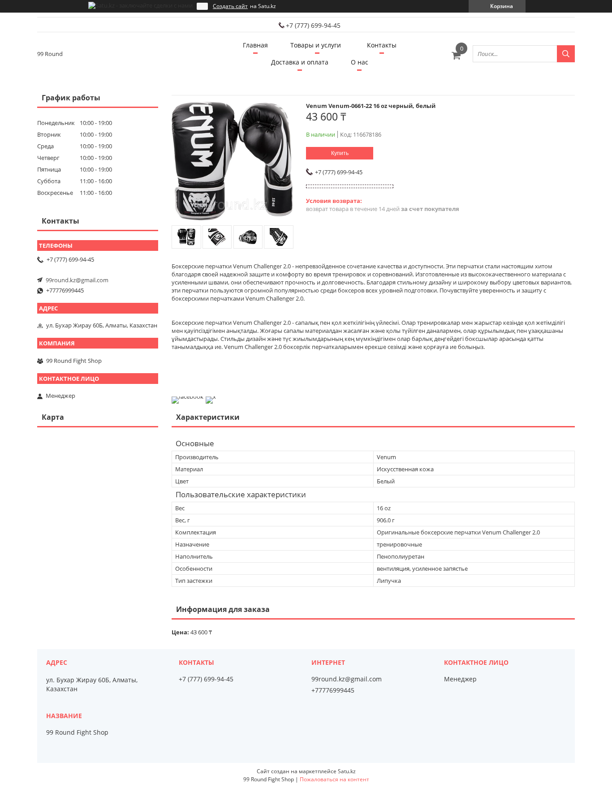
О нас (359, 62)
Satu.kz (347, 771)
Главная (255, 45)
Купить (340, 153)
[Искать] (566, 53)
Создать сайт (230, 6)
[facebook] (187, 396)
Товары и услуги (315, 45)
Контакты (382, 45)
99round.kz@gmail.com (77, 280)
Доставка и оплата (299, 62)
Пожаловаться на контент (334, 779)
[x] (211, 396)
